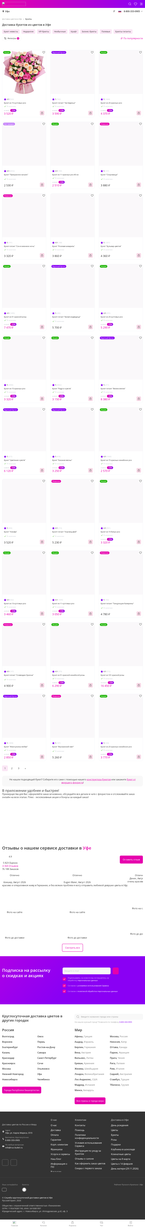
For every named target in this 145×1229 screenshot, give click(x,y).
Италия (120, 1068)
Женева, (79, 1068)
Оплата (55, 1134)
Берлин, (79, 1047)
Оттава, (114, 1047)
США (94, 1079)
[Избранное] (135, 4)
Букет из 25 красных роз (111, 103)
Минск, (79, 1090)
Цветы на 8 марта (120, 1159)
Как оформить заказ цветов (90, 1163)
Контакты (80, 1125)
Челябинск (43, 1079)
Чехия (121, 1057)
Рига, (113, 1063)
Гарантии (56, 1139)
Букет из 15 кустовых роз (15, 103)
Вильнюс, (80, 1057)
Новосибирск (10, 1079)
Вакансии (56, 1171)
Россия (124, 1036)
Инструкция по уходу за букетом (88, 1152)
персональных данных (88, 980)
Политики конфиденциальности (87, 1136)
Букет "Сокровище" (109, 174)
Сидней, (114, 1074)
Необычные (60, 31)
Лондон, (79, 1074)
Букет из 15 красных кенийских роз (116, 460)
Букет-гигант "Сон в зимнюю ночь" (19, 246)
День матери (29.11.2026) (124, 1168)
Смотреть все (72, 947)
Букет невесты (11, 31)
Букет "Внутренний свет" (63, 746)
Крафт (74, 31)
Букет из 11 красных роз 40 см (65, 174)
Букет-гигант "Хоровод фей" (64, 531)
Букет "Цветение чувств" (14, 460)
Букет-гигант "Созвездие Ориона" (19, 675)
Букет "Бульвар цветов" (111, 246)
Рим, (112, 1068)
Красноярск (8, 1063)
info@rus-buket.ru (14, 1147)
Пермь (41, 1041)
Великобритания (94, 1074)
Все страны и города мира (90, 1100)
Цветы (114, 1130)
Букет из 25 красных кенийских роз (116, 746)
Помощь (79, 1130)
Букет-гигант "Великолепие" (113, 388)
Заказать (42, 113)
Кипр (124, 1041)
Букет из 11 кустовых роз (63, 603)
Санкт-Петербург (46, 1057)
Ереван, (79, 1063)
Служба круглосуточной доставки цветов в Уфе (28, 1197)
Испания (90, 1084)
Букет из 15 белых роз (110, 531)
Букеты (115, 1134)
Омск (40, 1036)
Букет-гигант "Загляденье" (64, 103)
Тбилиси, (115, 1084)
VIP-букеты (44, 31)
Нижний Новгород (13, 1074)
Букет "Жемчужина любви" (16, 746)
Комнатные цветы (121, 1154)
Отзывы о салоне (84, 1158)
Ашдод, (79, 1041)
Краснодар (8, 1057)
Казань (6, 1052)
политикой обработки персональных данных (97, 991)
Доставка (56, 1130)
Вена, (78, 1052)
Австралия (126, 1074)
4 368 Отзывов (10, 865)
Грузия (125, 1084)
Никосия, (115, 1041)
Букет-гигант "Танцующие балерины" (117, 603)
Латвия (120, 1063)
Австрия (86, 1052)
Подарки (116, 1144)
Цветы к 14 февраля (122, 1163)
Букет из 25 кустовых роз (112, 317)
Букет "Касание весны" (62, 460)
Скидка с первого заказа (88, 1168)
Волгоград (8, 1036)
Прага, (113, 1057)
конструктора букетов (99, 779)
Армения (89, 1063)
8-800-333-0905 (125, 1022)
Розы (114, 1139)
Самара (41, 1052)
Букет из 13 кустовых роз (15, 603)
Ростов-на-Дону (46, 1047)
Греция (88, 1036)
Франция (124, 1052)
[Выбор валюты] (114, 11)
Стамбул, (115, 1079)
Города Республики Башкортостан (21, 1090)
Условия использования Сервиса (88, 1144)
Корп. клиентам (59, 1144)
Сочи (40, 1063)
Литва (89, 1057)
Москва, (114, 1036)
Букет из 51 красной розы (15, 317)
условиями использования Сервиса (93, 985)
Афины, (79, 1036)
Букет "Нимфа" (10, 531)
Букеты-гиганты (123, 31)
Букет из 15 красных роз (14, 388)
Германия (90, 1047)
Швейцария (91, 1068)
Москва (6, 1068)
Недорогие (28, 31)
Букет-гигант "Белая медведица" (66, 317)
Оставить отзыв (131, 859)
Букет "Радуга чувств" (61, 388)
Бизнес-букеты (89, 31)
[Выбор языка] (119, 11)
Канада (123, 1047)
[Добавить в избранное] (44, 52)
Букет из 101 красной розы (112, 675)
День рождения (119, 1125)
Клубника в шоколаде (123, 1149)
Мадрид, (79, 1084)
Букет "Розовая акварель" (63, 246)
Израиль (89, 1041)
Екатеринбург (10, 1047)
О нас (54, 1125)
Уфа (7, 11)
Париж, (114, 1052)
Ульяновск (43, 1068)
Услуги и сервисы (60, 1154)
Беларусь (88, 1090)
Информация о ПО (59, 1165)
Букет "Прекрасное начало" (16, 174)
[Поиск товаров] (130, 4)
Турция (125, 1079)
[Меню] (141, 4)
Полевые (106, 31)
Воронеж (7, 1041)
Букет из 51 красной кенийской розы (68, 675)
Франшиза (56, 1149)
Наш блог (56, 1159)
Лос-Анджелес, (83, 1079)
